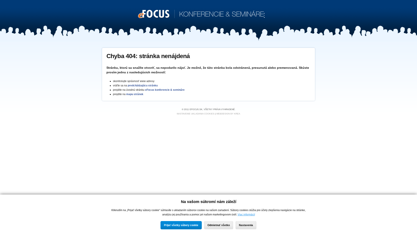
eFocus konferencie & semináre (165, 89)
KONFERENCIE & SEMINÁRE (201, 15)
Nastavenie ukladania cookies (195, 113)
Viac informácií (246, 214)
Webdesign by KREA (228, 113)
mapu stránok (134, 94)
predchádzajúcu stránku (143, 85)
